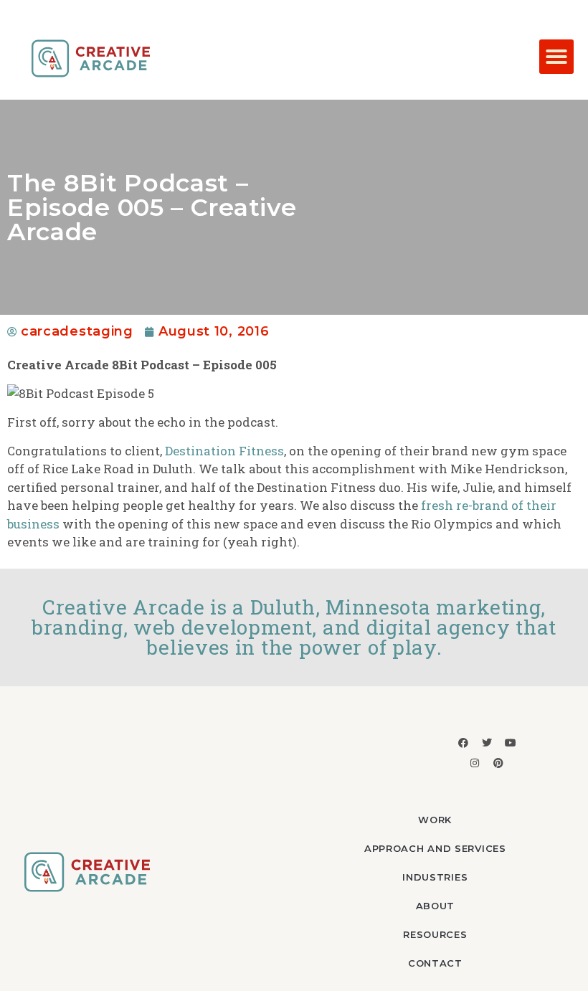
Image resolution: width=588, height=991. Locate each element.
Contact (435, 963)
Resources (435, 934)
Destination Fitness (224, 450)
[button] (556, 56)
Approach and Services (435, 848)
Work (435, 819)
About (435, 905)
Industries (435, 877)
